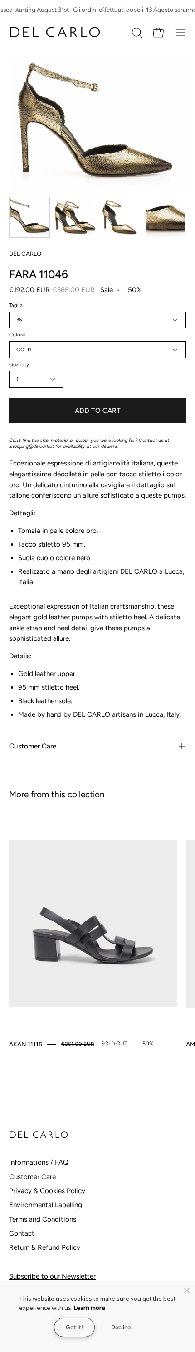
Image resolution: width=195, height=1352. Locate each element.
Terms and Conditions (42, 1219)
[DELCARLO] (54, 32)
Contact (21, 1233)
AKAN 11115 (25, 1044)
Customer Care (32, 746)
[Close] (186, 1290)
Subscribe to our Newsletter (52, 1276)
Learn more (89, 1308)
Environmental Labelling (45, 1205)
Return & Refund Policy (44, 1247)
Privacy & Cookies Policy (47, 1191)
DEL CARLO (25, 253)
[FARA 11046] (29, 217)
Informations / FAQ (38, 1162)
